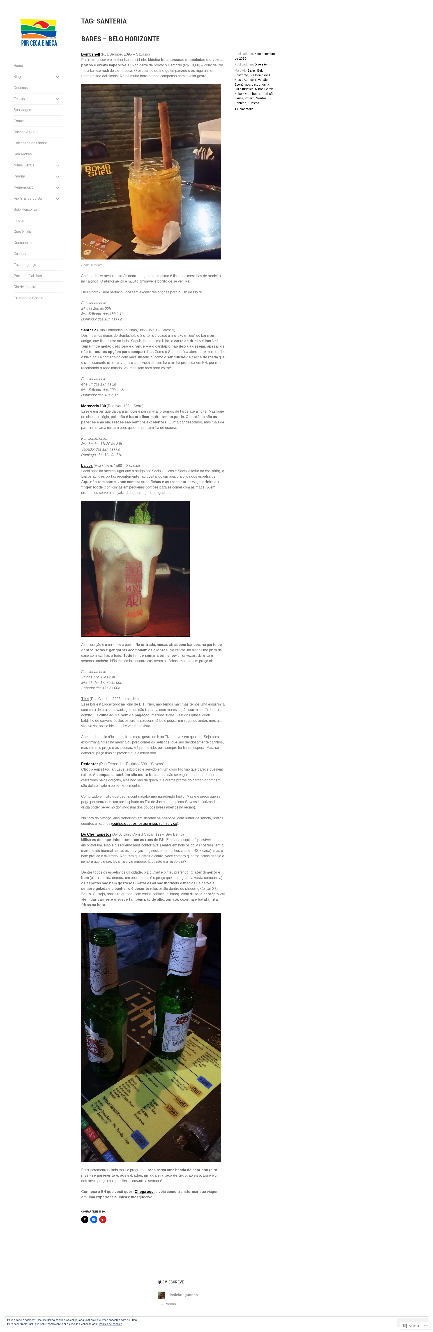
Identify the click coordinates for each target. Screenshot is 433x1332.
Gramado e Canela (28, 298)
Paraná (19, 176)
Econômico (242, 84)
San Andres (23, 154)
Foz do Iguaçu (25, 265)
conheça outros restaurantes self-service (144, 823)
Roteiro (250, 98)
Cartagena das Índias (31, 143)
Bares (252, 70)
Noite (238, 94)
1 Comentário (244, 109)
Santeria (240, 103)
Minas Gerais (24, 165)
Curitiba (20, 254)
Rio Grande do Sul (28, 198)
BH (252, 75)
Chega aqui (144, 1192)
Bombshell (262, 75)
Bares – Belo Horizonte (120, 39)
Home (18, 66)
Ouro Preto (22, 232)
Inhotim (19, 220)
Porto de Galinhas (28, 276)
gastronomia (260, 84)
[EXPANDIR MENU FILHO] (57, 76)
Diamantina (23, 243)
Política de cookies (110, 1324)
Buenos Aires (24, 132)
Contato (20, 121)
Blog (17, 77)
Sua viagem (23, 110)
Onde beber (251, 94)
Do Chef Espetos (96, 834)
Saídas (261, 98)
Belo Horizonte (25, 209)
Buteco (249, 80)
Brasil (238, 80)
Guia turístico (244, 89)
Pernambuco (24, 187)
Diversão (261, 64)
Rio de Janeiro (25, 287)
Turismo (253, 103)
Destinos (21, 88)
